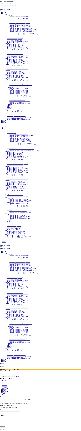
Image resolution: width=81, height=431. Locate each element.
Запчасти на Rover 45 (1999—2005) (14, 228)
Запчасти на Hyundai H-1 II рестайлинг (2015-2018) (19, 140)
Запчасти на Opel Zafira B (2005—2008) (15, 169)
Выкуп (3, 241)
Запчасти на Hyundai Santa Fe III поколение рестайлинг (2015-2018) (23, 146)
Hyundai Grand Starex (11, 133)
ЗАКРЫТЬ (2, 429)
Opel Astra (7, 151)
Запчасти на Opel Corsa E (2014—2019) (15, 165)
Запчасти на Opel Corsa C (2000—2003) (15, 160)
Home (1, 363)
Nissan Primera (10, 202)
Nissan (6, 197)
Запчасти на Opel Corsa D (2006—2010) (15, 161)
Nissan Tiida (9, 210)
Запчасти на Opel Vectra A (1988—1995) (15, 174)
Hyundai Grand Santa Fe (11, 148)
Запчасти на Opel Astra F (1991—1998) (15, 152)
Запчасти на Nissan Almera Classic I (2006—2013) (19, 201)
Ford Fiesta (9, 223)
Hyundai (6, 129)
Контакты (4, 242)
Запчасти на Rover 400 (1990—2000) (14, 226)
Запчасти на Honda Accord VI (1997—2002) (16, 233)
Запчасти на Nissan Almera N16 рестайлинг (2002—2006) (20, 200)
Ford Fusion (9, 222)
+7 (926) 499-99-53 (3, 5)
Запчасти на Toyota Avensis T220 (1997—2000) (16, 235)
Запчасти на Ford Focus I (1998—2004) (17, 215)
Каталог (4, 128)
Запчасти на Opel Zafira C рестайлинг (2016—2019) (17, 172)
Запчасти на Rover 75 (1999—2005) (14, 229)
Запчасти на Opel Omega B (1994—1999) (15, 191)
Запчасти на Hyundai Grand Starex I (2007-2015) (19, 134)
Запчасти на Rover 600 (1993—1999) (14, 227)
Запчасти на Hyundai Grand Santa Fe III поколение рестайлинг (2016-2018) (24, 150)
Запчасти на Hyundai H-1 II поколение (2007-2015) (19, 139)
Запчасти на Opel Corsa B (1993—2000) (15, 159)
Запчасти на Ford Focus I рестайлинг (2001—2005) (19, 216)
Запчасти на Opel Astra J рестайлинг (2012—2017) (17, 157)
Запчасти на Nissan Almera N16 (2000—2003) (18, 199)
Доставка (4, 239)
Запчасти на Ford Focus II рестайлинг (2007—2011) (19, 218)
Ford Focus (9, 214)
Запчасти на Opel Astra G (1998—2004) (15, 153)
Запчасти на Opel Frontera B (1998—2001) (15, 187)
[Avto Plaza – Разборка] (5, 9)
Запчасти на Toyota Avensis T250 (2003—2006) (16, 237)
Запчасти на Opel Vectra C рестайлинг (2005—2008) (17, 179)
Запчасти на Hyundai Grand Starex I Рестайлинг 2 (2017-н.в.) (21, 136)
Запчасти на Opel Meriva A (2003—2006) (15, 181)
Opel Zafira (7, 166)
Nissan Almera (10, 198)
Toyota (3, 393)
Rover (6, 225)
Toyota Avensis (7, 234)
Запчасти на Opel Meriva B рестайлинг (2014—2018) (17, 184)
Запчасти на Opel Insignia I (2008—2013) (15, 195)
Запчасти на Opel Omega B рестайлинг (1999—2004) (17, 192)
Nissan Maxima (10, 204)
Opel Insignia (7, 194)
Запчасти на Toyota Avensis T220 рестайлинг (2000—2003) (19, 236)
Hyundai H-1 (9, 137)
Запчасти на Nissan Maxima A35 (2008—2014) (18, 208)
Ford (6, 213)
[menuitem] (4, 12)
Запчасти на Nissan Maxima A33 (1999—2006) (18, 206)
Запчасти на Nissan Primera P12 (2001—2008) (18, 203)
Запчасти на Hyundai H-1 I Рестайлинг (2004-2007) (19, 138)
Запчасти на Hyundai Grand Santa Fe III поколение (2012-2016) (22, 149)
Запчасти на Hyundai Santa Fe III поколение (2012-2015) (20, 145)
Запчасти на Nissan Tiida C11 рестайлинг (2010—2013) (20, 212)
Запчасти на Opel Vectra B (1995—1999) (15, 175)
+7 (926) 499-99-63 (12, 5)
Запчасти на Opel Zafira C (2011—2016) (15, 171)
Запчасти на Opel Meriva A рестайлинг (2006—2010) (17, 182)
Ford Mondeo (9, 219)
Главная (4, 127)
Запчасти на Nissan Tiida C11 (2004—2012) (18, 211)
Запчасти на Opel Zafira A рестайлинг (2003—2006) (17, 168)
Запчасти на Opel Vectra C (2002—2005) (15, 177)
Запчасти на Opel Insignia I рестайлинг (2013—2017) (17, 196)
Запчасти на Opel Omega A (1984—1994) (15, 190)
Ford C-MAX (9, 221)
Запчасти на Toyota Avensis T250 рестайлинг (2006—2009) (19, 238)
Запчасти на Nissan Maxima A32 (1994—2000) (18, 205)
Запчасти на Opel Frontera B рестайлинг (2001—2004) (18, 188)
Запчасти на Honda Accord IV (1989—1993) (16, 231)
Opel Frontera (7, 185)
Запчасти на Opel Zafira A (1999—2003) (15, 167)
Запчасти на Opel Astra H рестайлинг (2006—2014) (17, 156)
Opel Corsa (7, 158)
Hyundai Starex (10, 130)
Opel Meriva (7, 180)
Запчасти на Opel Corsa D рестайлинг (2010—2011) (17, 163)
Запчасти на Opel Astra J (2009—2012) (14, 155)
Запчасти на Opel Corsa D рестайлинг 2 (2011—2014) (18, 164)
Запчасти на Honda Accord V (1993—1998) (15, 232)
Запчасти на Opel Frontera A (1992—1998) (15, 186)
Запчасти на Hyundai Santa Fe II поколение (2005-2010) (20, 143)
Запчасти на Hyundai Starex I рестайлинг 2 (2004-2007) (20, 132)
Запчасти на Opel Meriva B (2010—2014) (15, 183)
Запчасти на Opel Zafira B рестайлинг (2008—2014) (17, 170)
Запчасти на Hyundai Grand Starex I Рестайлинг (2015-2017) (21, 135)
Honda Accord (7, 230)
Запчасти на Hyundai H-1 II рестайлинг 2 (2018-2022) (20, 141)
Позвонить (2, 246)
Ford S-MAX (9, 220)
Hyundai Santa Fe (10, 142)
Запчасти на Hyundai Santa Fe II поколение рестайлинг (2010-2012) (22, 144)
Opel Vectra (7, 173)
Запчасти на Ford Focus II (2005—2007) (17, 217)
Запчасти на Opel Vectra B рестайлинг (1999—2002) (17, 176)
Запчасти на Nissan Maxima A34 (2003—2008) (18, 207)
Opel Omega (7, 189)
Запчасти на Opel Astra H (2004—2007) (15, 154)
